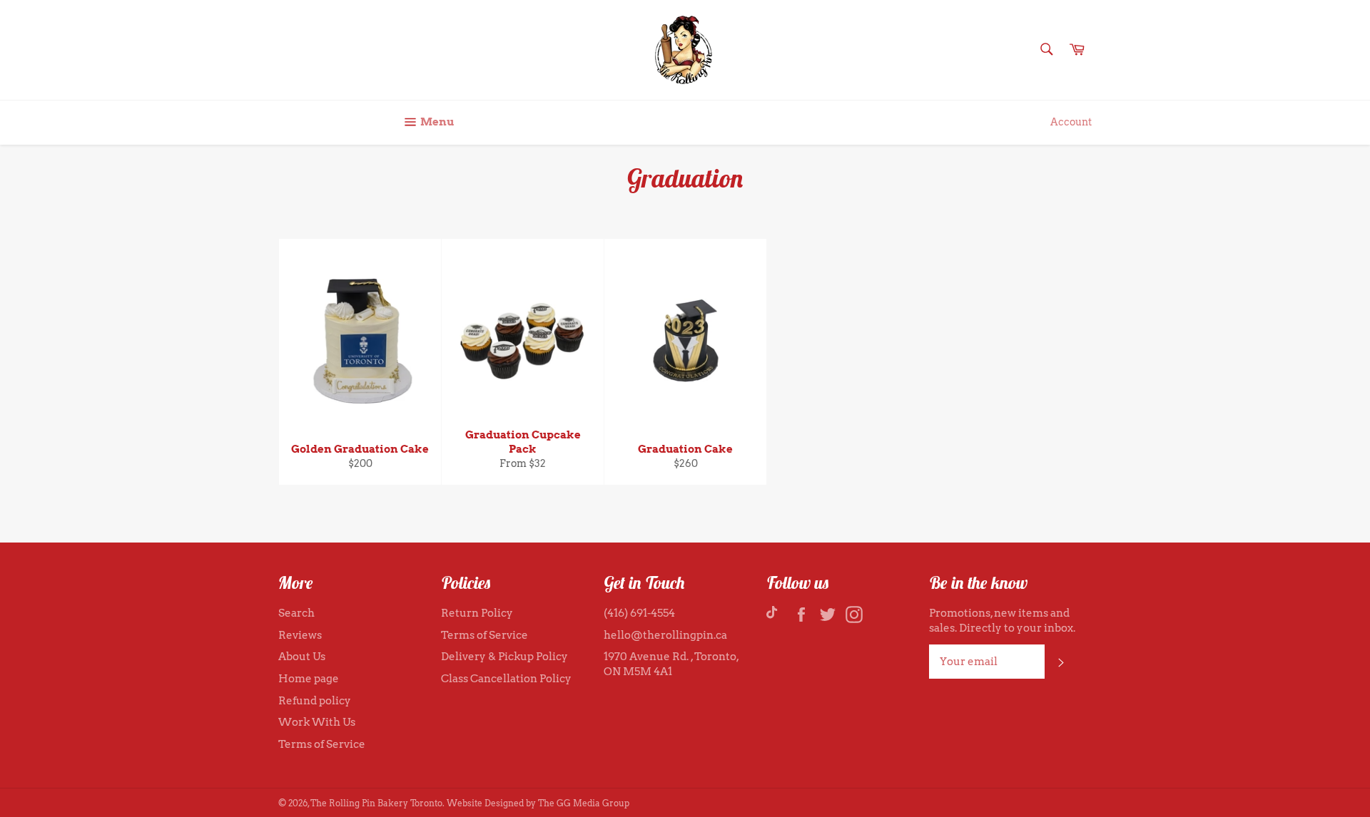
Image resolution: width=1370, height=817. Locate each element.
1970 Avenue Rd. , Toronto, (671, 656)
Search (296, 613)
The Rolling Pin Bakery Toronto (376, 803)
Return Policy (477, 613)
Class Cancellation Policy (506, 678)
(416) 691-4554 (639, 613)
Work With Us (316, 722)
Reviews (300, 635)
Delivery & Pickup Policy (504, 656)
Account (1071, 122)
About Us (301, 656)
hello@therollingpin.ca (665, 635)
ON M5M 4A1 (638, 671)
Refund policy (314, 700)
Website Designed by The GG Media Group (538, 803)
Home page (308, 678)
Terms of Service (321, 744)
